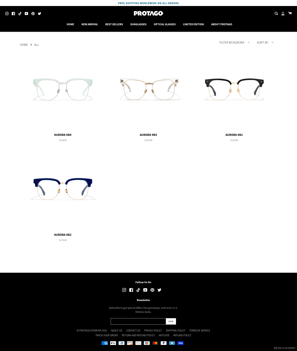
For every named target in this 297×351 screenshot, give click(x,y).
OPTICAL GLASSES (165, 24)
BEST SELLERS (114, 24)
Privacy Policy (153, 330)
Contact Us (133, 330)
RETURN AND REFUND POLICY (138, 335)
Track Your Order (106, 335)
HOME (70, 24)
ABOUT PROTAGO (221, 24)
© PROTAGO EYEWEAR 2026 (92, 330)
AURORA (232, 42)
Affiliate (164, 335)
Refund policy (182, 335)
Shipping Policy (175, 330)
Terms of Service (199, 330)
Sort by (263, 42)
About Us (116, 330)
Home (24, 45)
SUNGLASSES (138, 24)
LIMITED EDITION (193, 24)
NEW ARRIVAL (89, 24)
